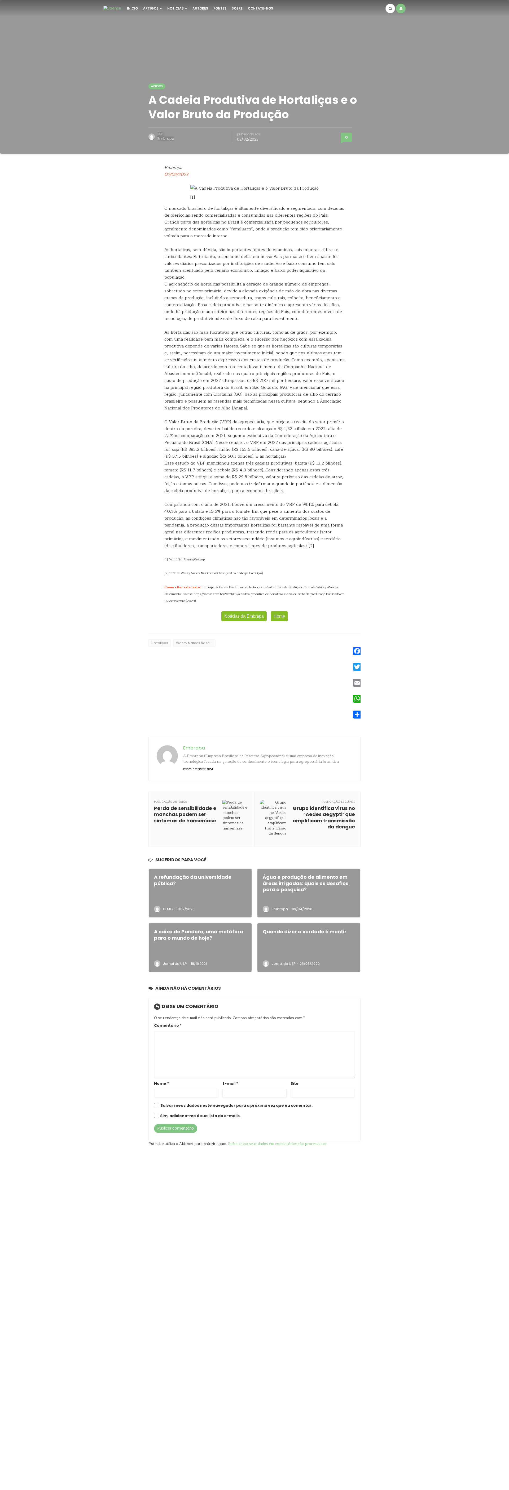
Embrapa (165, 138)
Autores (200, 8)
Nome (161, 1083)
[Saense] (112, 8)
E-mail (230, 1083)
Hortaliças (159, 643)
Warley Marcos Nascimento (196, 643)
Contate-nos (260, 8)
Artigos (151, 8)
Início (132, 8)
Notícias (175, 8)
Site (295, 1083)
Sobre (237, 8)
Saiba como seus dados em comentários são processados (277, 1144)
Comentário (168, 1025)
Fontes (219, 8)
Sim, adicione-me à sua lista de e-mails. (200, 1115)
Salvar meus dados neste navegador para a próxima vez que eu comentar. (236, 1105)
